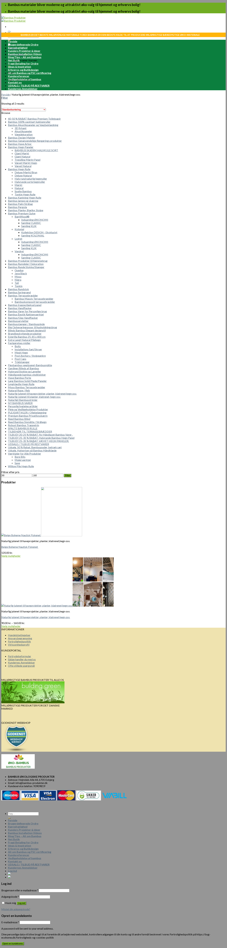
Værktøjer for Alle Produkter (24, 453)
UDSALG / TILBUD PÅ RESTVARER (29, 85)
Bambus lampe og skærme (23, 200)
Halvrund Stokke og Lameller (24, 371)
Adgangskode (10, 896)
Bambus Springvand (19, 292)
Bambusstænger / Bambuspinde (26, 324)
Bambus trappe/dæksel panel (24, 305)
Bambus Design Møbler (21, 137)
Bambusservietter (18, 320)
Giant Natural (22, 156)
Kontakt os (15, 82)
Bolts (18, 346)
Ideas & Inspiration (19, 66)
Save (17, 463)
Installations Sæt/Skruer (28, 349)
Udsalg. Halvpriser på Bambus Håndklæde (32, 450)
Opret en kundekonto (13, 943)
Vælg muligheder (11, 555)
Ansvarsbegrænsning (20, 638)
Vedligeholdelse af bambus (24, 79)
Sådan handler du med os (22, 659)
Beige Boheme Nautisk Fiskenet (19, 546)
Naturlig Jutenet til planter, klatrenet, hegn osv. (34, 396)
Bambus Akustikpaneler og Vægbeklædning (33, 124)
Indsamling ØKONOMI (34, 219)
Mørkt (18, 185)
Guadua (19, 270)
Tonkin (18, 286)
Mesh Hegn (21, 352)
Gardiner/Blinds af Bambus (23, 368)
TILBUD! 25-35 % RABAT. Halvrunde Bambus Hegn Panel (41, 437)
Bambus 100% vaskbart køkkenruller (29, 121)
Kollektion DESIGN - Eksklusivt (39, 232)
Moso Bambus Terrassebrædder (26, 387)
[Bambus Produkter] (13, 19)
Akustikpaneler (23, 131)
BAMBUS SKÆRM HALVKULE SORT (36, 150)
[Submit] (9, 818)
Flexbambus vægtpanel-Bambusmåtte (30, 365)
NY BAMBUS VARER (20, 403)
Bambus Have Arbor (20, 143)
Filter (67, 475)
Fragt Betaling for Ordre (23, 63)
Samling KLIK (29, 226)
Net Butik (14, 60)
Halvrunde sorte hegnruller (30, 181)
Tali (17, 282)
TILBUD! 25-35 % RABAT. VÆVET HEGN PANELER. (38, 440)
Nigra (18, 279)
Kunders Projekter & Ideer (24, 50)
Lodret (18, 238)
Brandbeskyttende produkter (25, 333)
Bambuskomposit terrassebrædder (35, 301)
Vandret (19, 251)
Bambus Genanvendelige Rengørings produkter (35, 140)
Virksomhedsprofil (18, 644)
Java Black (21, 273)
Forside (12, 41)
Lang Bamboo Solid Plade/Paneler (27, 380)
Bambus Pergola (17, 207)
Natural (19, 188)
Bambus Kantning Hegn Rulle (24, 197)
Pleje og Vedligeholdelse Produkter (28, 409)
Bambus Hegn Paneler (20, 147)
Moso (18, 276)
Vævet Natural (23, 166)
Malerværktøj (23, 459)
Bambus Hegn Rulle (19, 169)
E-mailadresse (10, 922)
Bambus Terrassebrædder (23, 295)
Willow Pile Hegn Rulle (21, 466)
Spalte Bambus (23, 191)
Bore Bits (20, 456)
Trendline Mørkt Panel (27, 159)
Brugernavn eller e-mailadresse (19, 890)
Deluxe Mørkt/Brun (26, 172)
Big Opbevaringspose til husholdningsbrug (32, 327)
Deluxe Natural (23, 175)
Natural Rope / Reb (19, 390)
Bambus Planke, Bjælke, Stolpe (25, 210)
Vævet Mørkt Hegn (26, 162)
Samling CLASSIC (31, 222)
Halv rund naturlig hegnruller (31, 178)
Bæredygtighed (17, 47)
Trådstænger (22, 362)
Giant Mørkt (22, 153)
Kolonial (19, 229)
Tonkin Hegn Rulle (25, 194)
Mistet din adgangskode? (15, 909)
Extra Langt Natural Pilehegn (24, 339)
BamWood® (22, 216)
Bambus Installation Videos (25, 54)
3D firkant (20, 128)
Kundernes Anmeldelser (23, 88)
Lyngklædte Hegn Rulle (21, 384)
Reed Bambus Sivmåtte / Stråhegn (27, 422)
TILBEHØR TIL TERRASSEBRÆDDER (30, 431)
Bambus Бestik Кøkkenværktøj (26, 314)
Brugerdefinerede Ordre (23, 44)
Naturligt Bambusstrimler (23, 399)
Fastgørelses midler (19, 343)
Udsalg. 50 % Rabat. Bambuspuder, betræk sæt (35, 447)
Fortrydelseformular (19, 656)
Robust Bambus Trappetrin (23, 425)
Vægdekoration (24, 134)
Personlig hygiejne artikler (23, 406)
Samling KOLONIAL (32, 235)
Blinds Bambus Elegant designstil (27, 330)
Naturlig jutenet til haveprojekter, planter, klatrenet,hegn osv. (42, 393)
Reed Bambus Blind (19, 418)
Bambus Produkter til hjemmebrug (28, 260)
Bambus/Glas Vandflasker (23, 317)
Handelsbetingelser (19, 635)
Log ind (21, 903)
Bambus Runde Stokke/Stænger (26, 267)
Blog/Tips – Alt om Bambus (24, 57)
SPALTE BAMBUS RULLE (22, 428)
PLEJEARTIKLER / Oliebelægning (27, 412)
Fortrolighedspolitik (19, 641)
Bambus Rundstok (18, 289)
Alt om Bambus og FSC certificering (29, 72)
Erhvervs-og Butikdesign (23, 69)
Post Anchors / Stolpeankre (30, 355)
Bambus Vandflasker (20, 308)
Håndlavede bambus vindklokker (27, 374)
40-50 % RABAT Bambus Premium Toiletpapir (34, 118)
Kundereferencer (18, 76)
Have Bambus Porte (19, 377)
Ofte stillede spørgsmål (21, 665)
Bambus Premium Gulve (21, 213)
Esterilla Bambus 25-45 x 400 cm (27, 336)
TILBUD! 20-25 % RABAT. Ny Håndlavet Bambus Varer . (40, 434)
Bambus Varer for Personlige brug (27, 311)
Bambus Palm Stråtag (20, 203)
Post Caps (20, 358)
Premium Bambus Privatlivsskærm (28, 415)
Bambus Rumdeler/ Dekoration (26, 263)
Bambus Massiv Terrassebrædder (34, 298)
